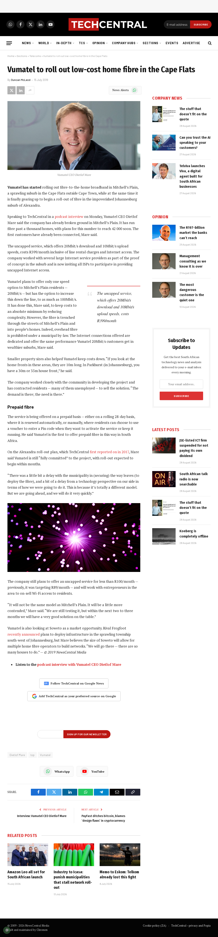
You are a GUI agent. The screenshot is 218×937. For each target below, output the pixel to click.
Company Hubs (123, 43)
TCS (82, 43)
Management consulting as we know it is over (192, 261)
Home (10, 55)
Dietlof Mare (17, 755)
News (26, 43)
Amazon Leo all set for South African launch (26, 874)
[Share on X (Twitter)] (11, 90)
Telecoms (35, 55)
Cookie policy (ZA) (154, 925)
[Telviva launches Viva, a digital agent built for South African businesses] (164, 171)
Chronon (42, 930)
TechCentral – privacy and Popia (191, 925)
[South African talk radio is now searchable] (164, 479)
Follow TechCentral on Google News (77, 683)
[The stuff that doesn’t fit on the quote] (164, 114)
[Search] (209, 43)
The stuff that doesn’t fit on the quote (193, 114)
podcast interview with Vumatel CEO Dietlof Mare (79, 664)
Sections (150, 43)
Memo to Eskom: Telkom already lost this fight (119, 874)
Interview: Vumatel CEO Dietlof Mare (41, 816)
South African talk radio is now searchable (193, 479)
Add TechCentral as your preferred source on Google (77, 696)
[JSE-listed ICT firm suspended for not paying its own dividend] (164, 445)
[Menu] (9, 43)
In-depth (64, 43)
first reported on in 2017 (109, 452)
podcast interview (69, 216)
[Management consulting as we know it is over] (164, 261)
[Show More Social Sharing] (30, 90)
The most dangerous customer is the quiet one (191, 292)
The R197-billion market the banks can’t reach (193, 232)
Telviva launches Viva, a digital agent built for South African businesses (192, 176)
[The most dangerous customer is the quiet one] (164, 290)
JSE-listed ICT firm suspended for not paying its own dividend (193, 448)
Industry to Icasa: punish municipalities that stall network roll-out (73, 880)
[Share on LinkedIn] (21, 90)
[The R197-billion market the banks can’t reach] (164, 233)
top (32, 755)
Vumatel (45, 755)
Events (172, 43)
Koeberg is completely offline (193, 533)
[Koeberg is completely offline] (164, 536)
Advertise (191, 43)
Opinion (98, 43)
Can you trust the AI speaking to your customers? (195, 142)
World (43, 43)
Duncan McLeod (20, 80)
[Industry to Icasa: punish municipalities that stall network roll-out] (74, 854)
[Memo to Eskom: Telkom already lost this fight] (120, 854)
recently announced (23, 634)
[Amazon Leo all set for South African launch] (27, 854)
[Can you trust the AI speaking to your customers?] (164, 143)
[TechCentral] (109, 24)
